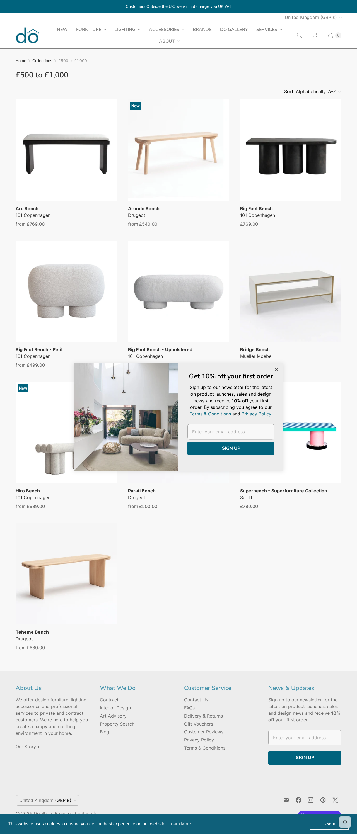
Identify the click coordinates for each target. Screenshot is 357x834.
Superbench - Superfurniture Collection (283, 490)
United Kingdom (311, 17)
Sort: (310, 91)
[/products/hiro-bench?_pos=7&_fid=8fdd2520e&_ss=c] (66, 432)
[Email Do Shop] (286, 800)
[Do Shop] (27, 35)
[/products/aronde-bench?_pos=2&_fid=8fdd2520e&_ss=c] (178, 150)
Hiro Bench (28, 490)
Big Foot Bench (256, 208)
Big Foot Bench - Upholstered (160, 349)
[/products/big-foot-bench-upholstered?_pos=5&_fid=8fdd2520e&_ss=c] (178, 291)
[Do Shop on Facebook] (298, 800)
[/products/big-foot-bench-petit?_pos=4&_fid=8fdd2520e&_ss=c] (66, 291)
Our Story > (28, 746)
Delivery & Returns (203, 716)
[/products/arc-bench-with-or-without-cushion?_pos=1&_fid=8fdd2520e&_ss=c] (66, 150)
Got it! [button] (330, 824)
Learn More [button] (179, 823)
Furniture (88, 29)
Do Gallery (234, 29)
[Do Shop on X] (335, 800)
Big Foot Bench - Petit (39, 349)
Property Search (117, 724)
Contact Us (196, 699)
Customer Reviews (203, 732)
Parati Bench (142, 490)
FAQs (189, 708)
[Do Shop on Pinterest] (323, 800)
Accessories (164, 29)
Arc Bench (27, 208)
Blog (104, 732)
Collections (42, 60)
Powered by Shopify (76, 813)
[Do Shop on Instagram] (311, 800)
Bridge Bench (255, 349)
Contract (109, 699)
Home (21, 60)
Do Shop (43, 813)
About (167, 41)
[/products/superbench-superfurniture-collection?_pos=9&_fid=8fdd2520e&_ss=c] (290, 432)
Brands (202, 29)
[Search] (299, 35)
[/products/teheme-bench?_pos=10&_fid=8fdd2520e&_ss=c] (66, 573)
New (62, 29)
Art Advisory (113, 716)
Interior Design (115, 708)
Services (266, 29)
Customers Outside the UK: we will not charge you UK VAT (178, 6)
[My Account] (315, 35)
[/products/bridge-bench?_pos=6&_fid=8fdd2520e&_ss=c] (290, 291)
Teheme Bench (32, 632)
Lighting (125, 29)
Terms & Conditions (204, 748)
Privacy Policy (199, 740)
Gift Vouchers (198, 724)
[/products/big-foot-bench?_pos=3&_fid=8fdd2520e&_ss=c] (290, 150)
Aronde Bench (144, 208)
